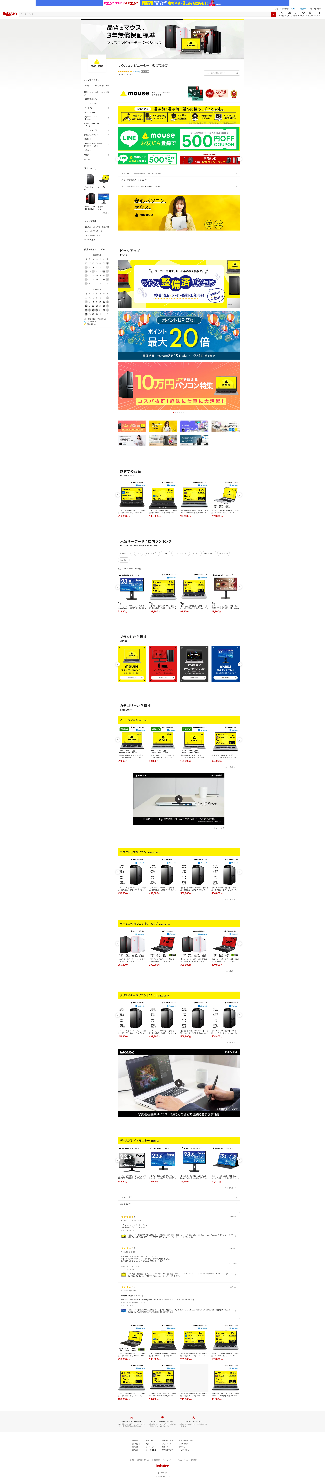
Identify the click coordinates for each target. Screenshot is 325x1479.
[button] (316, 8)
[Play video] (179, 799)
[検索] (273, 14)
